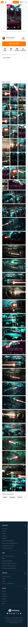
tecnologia (12, 552)
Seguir (23, 38)
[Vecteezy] (2, 2)
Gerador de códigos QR (7, 603)
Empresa (4, 591)
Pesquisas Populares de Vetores (9, 618)
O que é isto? (15, 54)
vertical (5, 552)
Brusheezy (4, 583)
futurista (20, 552)
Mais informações (6, 57)
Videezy (4, 588)
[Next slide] (22, 552)
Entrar (21, 2)
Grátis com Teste (14, 43)
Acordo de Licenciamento (8, 611)
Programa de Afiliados (7, 616)
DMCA (3, 613)
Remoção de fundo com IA (8, 600)
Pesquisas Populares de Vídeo (9, 623)
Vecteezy (4, 586)
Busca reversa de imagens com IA (10, 598)
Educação (4, 593)
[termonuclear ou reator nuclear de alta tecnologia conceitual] (6, 90)
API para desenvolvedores (8, 596)
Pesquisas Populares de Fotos (9, 621)
